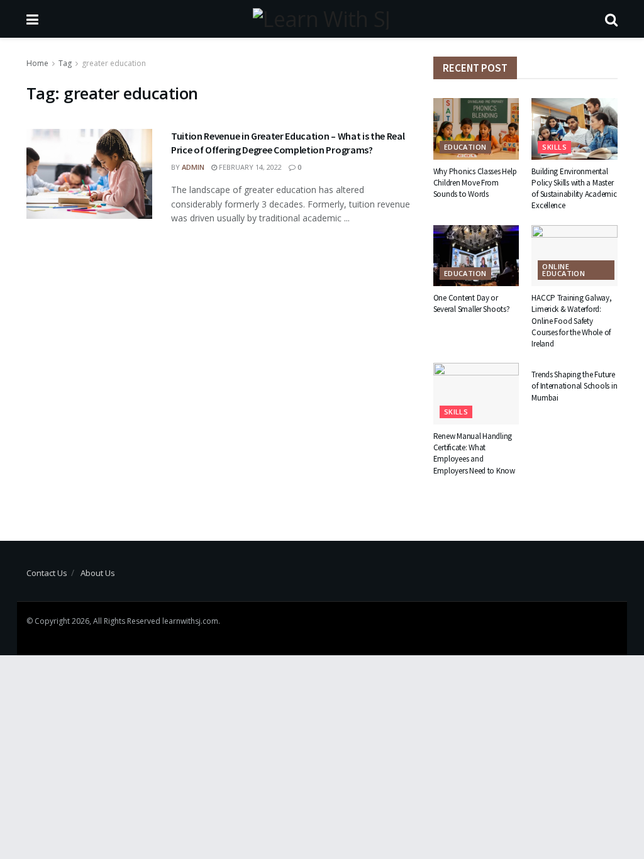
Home (37, 63)
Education (465, 147)
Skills (554, 147)
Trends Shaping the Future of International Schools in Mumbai (574, 385)
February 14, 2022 (249, 167)
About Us (97, 573)
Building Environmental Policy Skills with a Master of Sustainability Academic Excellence (573, 188)
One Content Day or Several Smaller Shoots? (471, 303)
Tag (65, 63)
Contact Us (46, 573)
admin (193, 167)
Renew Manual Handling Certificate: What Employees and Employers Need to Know (474, 453)
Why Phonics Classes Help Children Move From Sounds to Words (475, 182)
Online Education (563, 270)
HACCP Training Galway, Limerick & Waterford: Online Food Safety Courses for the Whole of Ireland (571, 320)
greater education (114, 63)
